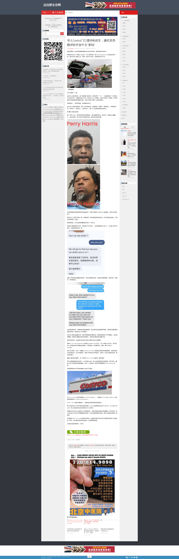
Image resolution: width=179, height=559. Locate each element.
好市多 (47, 109)
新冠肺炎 (55, 113)
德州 (58, 109)
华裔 (59, 107)
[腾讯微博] (55, 12)
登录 (123, 189)
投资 (45, 111)
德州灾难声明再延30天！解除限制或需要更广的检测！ (132, 164)
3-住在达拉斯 (125, 45)
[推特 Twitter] (60, 12)
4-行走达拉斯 (125, 64)
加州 (53, 107)
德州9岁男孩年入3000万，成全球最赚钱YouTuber (132, 155)
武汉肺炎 (46, 115)
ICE (48, 107)
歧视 (49, 115)
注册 (123, 186)
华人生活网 (90, 445)
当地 (124, 98)
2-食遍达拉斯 (125, 36)
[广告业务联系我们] (92, 515)
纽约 (51, 117)
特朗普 (51, 115)
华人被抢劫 (77, 439)
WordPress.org (125, 199)
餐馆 (124, 42)
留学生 (54, 115)
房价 (61, 109)
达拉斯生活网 (52, 5)
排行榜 (52, 111)
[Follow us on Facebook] (62, 12)
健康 (124, 23)
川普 (54, 109)
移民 (47, 117)
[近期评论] (132, 127)
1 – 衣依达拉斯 (125, 20)
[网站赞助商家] (92, 35)
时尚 (124, 29)
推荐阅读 (70, 12)
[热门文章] (125, 127)
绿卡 (53, 117)
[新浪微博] (57, 12)
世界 (124, 86)
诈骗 (50, 119)
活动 (124, 101)
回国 (45, 109)
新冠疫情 (57, 111)
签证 (49, 117)
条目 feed (124, 193)
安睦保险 (51, 109)
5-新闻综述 (124, 80)
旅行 (124, 70)
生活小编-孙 (71, 48)
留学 (124, 73)
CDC (43, 107)
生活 (124, 60)
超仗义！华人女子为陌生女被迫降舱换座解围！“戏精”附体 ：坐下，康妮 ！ (91, 530)
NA (124, 83)
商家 (124, 26)
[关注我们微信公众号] (53, 12)
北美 (66, 12)
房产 (124, 48)
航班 (48, 119)
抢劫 (47, 111)
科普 (123, 118)
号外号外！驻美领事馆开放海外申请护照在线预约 (132, 134)
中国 (124, 89)
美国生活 (45, 119)
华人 (56, 107)
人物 (124, 92)
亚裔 (51, 107)
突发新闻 (125, 105)
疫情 (58, 115)
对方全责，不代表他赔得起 (50, 76)
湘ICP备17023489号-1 (46, 558)
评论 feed (124, 196)
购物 (124, 32)
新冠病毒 (48, 113)
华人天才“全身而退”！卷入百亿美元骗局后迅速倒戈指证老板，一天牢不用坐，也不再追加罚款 (53, 95)
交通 (124, 67)
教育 (124, 54)
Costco (73, 439)
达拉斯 (56, 119)
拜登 (49, 111)
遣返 (60, 119)
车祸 (53, 119)
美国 (55, 117)
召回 (43, 109)
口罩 (62, 107)
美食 (124, 38)
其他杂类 (124, 112)
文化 (124, 57)
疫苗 (61, 115)
